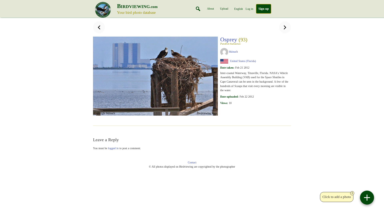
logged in (113, 148)
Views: (224, 103)
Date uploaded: (229, 96)
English (238, 8)
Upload (224, 8)
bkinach (233, 51)
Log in (249, 8)
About (210, 8)
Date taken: (227, 67)
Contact (192, 162)
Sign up (263, 8)
